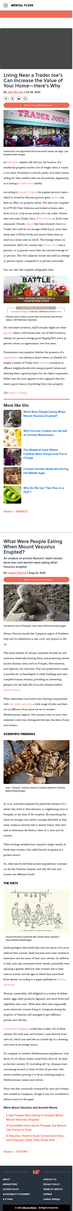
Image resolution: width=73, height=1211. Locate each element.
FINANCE (22, 511)
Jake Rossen (16, 92)
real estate (13, 162)
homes (29, 224)
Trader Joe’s (26, 183)
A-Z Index (8, 1199)
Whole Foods (43, 218)
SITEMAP (47, 1194)
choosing (45, 363)
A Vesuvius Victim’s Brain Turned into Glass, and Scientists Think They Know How (35, 1138)
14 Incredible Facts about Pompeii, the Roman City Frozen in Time (36, 1127)
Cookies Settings (51, 1199)
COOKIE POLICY (11, 1189)
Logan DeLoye (17, 573)
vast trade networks (20, 704)
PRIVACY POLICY (51, 1184)
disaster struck (12, 690)
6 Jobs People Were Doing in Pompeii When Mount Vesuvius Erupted (34, 1117)
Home (8, 511)
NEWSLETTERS (10, 1184)
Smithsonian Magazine (17, 1028)
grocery (8, 333)
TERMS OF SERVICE (53, 1189)
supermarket (11, 357)
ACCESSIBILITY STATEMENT (16, 1194)
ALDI (54, 197)
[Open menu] (6, 5)
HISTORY (22, 1151)
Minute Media (29, 1207)
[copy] (25, 98)
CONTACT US (49, 1179)
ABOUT (6, 1179)
